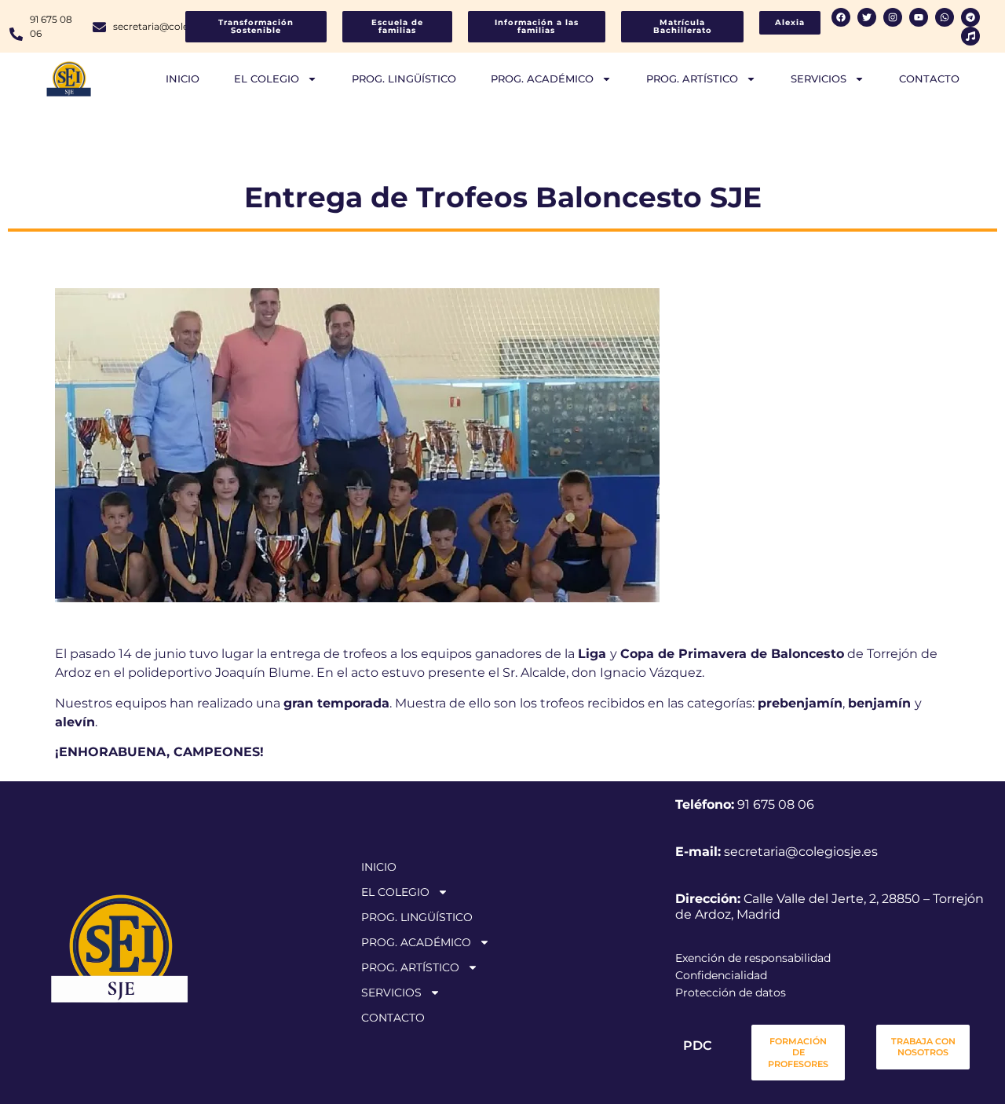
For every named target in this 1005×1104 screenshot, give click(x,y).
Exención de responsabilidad (753, 958)
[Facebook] (840, 17)
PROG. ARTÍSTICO (692, 78)
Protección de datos (730, 992)
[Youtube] (918, 17)
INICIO (182, 78)
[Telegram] (970, 17)
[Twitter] (866, 17)
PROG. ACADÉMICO (542, 78)
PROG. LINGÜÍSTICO (404, 78)
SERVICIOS (818, 78)
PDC (697, 1045)
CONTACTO (929, 78)
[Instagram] (892, 17)
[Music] (970, 36)
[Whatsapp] (944, 17)
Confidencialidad (721, 975)
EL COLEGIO (266, 78)
